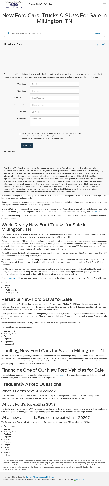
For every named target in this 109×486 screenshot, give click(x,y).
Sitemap (29, 477)
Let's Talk (27, 145)
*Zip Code (22, 112)
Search (97, 33)
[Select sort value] (102, 44)
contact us (12, 278)
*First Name (21, 84)
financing (62, 375)
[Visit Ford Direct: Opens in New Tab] (79, 479)
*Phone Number (20, 105)
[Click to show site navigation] (104, 4)
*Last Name (21, 91)
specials (97, 211)
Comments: (21, 119)
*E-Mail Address (20, 98)
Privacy (35, 477)
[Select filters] (97, 44)
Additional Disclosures (46, 477)
